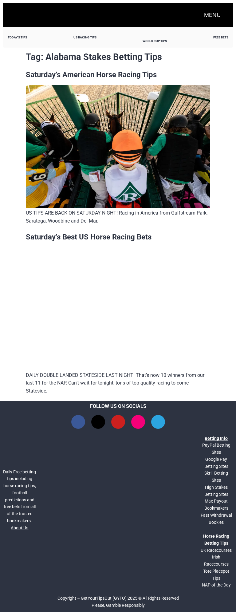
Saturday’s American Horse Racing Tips (91, 74)
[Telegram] (158, 422)
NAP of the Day (216, 584)
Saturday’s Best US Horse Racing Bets (88, 237)
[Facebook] (78, 422)
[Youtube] (118, 422)
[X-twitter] (98, 422)
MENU (212, 15)
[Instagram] (138, 422)
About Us (19, 527)
